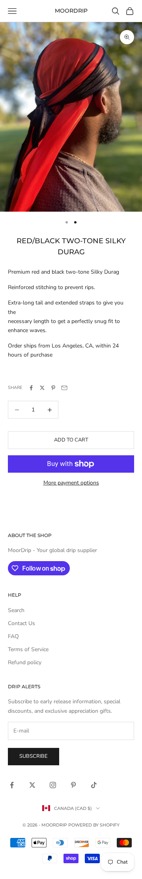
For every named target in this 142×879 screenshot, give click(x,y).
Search (16, 610)
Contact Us (21, 623)
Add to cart (71, 439)
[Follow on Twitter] (32, 785)
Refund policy (24, 662)
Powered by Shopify (94, 825)
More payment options (71, 482)
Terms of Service (28, 649)
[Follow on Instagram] (53, 785)
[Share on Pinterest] (53, 388)
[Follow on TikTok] (94, 785)
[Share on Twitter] (42, 388)
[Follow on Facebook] (12, 785)
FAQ (13, 636)
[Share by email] (64, 388)
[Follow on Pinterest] (73, 785)
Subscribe (33, 756)
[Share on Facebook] (31, 388)
